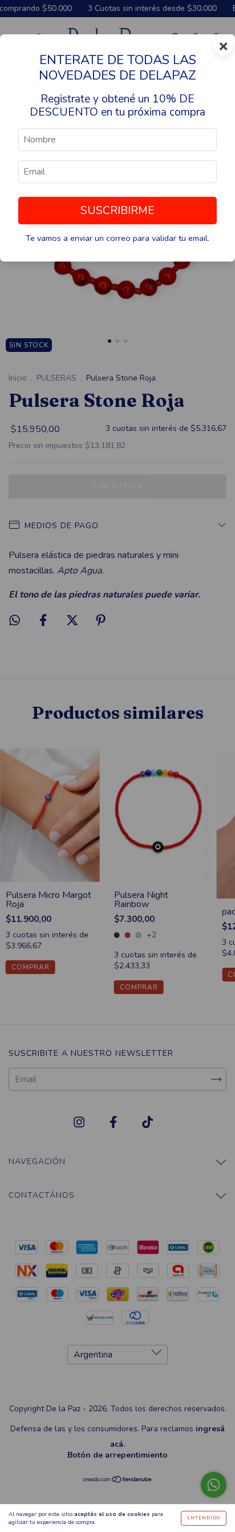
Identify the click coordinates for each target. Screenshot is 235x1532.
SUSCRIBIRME (117, 210)
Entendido (203, 1518)
